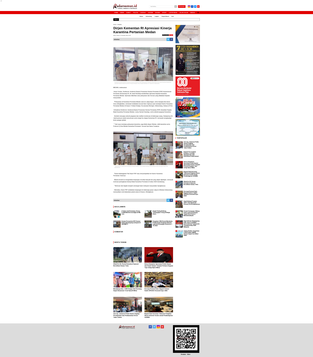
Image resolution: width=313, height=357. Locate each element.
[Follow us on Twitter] (154, 326)
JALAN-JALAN (183, 12)
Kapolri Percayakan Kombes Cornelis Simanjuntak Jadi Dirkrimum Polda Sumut (191, 154)
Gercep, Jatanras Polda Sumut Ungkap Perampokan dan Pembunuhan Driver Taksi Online (126, 315)
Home (114, 24)
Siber (188, 354)
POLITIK (135, 12)
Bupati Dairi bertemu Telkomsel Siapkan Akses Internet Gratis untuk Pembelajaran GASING (158, 315)
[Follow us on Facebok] (150, 326)
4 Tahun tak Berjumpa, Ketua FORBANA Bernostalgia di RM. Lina (131, 212)
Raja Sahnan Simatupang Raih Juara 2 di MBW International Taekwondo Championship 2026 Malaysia (192, 224)
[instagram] (189, 6)
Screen (182, 6)
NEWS (122, 12)
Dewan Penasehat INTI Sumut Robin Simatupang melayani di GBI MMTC (131, 223)
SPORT (164, 12)
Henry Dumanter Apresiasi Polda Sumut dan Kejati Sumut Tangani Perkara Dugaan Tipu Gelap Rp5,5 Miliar (158, 265)
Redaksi (183, 354)
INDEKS (192, 12)
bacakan (166, 35)
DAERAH (143, 12)
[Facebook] (171, 39)
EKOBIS (157, 12)
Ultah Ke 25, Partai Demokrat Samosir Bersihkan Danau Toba (191, 183)
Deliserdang (149, 16)
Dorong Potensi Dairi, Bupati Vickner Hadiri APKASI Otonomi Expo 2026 (191, 194)
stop (171, 35)
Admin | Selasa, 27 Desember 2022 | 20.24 (122, 35)
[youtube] (198, 6)
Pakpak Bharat (165, 16)
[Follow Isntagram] (158, 326)
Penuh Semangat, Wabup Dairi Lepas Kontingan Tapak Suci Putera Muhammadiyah (192, 213)
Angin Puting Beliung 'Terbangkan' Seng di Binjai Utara (161, 212)
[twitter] (195, 6)
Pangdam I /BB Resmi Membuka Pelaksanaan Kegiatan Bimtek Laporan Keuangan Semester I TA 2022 (162, 223)
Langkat (157, 16)
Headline (119, 24)
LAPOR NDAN (173, 12)
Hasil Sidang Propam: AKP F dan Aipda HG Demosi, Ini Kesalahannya (192, 203)
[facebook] (192, 6)
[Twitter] (168, 39)
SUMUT (128, 12)
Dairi (172, 16)
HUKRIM (150, 12)
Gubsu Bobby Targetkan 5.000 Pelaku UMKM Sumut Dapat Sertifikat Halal (191, 233)
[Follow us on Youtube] (162, 326)
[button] (198, 12)
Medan (141, 16)
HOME (116, 12)
